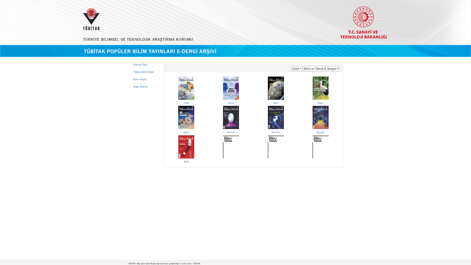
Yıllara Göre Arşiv (143, 72)
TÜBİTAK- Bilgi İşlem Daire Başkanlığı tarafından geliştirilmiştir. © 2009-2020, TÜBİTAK (164, 263)
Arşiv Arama (140, 86)
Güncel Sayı (140, 64)
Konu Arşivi (139, 79)
